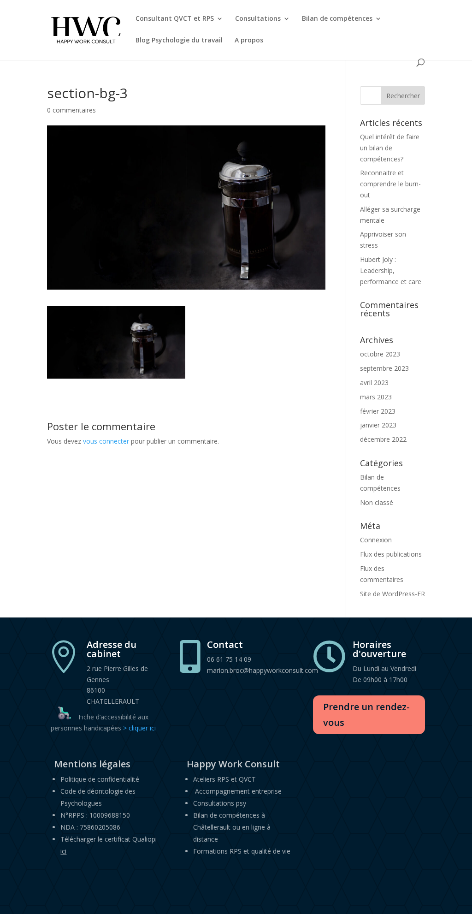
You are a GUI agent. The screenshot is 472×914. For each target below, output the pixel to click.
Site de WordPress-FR (392, 593)
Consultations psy (219, 803)
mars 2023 (376, 396)
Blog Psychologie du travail (179, 40)
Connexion (376, 539)
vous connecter (106, 441)
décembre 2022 (383, 439)
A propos (249, 40)
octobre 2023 (380, 354)
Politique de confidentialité (99, 779)
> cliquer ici (139, 728)
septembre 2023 (384, 368)
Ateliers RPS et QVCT (224, 779)
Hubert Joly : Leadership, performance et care (390, 270)
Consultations (258, 19)
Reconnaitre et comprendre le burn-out (390, 183)
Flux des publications (391, 554)
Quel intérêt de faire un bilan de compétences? (389, 147)
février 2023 (377, 411)
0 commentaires (71, 110)
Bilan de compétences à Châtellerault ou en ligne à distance (232, 827)
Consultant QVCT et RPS (175, 19)
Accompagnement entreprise (238, 791)
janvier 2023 (378, 425)
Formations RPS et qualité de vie (241, 851)
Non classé (376, 502)
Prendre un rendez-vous (366, 714)
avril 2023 (374, 382)
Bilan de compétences (337, 19)
